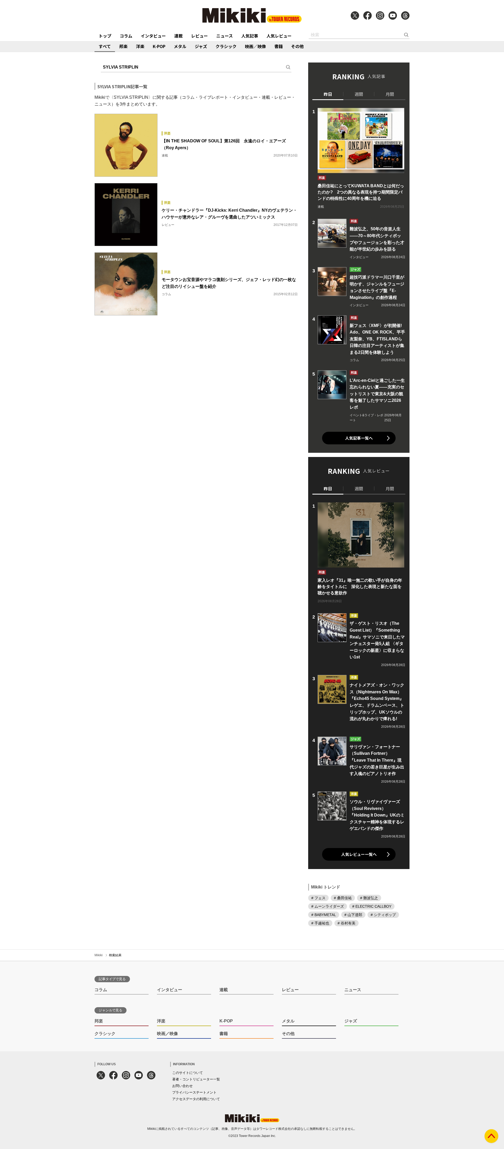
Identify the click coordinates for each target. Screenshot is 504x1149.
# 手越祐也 (320, 923)
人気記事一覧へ (359, 438)
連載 (178, 36)
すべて (105, 46)
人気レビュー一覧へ (359, 854)
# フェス (318, 898)
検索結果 (115, 955)
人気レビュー (279, 36)
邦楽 (123, 46)
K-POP (159, 46)
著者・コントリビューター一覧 (196, 1079)
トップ (105, 36)
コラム (126, 36)
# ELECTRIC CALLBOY (371, 906)
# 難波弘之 (369, 898)
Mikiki (98, 955)
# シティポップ (383, 915)
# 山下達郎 (353, 915)
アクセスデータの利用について (196, 1099)
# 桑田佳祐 (343, 898)
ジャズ (201, 46)
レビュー (199, 36)
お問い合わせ (182, 1086)
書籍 (278, 46)
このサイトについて (187, 1072)
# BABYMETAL (323, 915)
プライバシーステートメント (194, 1092)
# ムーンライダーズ (327, 906)
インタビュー (153, 36)
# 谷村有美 (346, 923)
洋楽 (140, 46)
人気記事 (249, 36)
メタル (180, 46)
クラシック (226, 46)
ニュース (224, 36)
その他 (297, 46)
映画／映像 (255, 46)
